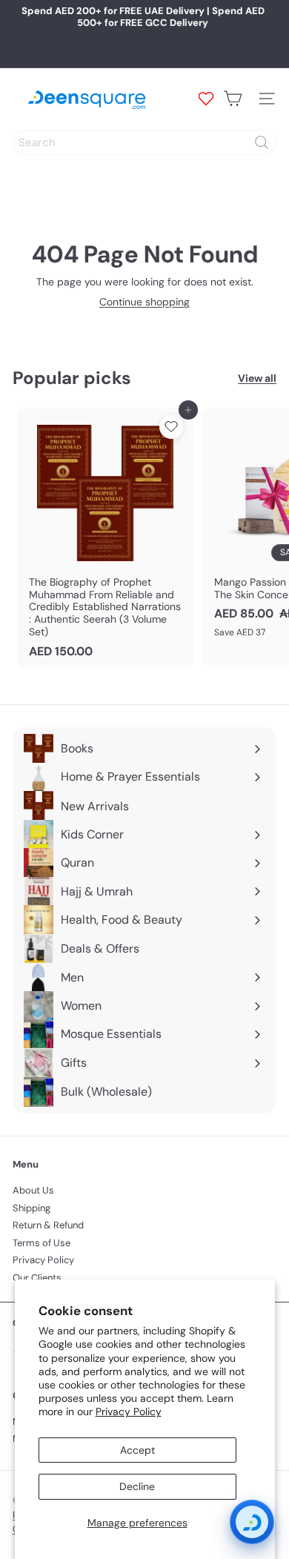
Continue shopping (144, 301)
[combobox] (144, 142)
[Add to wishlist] (171, 427)
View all (257, 378)
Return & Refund (48, 1225)
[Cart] (233, 98)
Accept (137, 1450)
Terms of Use (41, 1243)
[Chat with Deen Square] (252, 1522)
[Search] (261, 142)
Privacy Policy (129, 1411)
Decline (137, 1486)
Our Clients (37, 1277)
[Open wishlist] (206, 98)
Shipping (31, 1208)
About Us (33, 1190)
